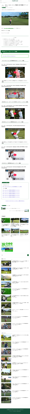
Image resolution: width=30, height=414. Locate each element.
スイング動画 (8, 205)
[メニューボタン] (1, 1)
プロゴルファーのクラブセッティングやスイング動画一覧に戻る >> (15, 200)
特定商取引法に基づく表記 (10, 409)
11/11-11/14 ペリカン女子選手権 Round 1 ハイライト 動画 (12, 40)
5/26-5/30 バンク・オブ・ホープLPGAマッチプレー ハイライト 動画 (13, 42)
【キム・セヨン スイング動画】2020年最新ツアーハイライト (11, 195)
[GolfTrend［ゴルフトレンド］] (15, 1)
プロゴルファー (3, 7)
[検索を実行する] (28, 255)
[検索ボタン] (29, 1)
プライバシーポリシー (16, 409)
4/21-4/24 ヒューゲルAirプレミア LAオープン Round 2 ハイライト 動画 (13, 44)
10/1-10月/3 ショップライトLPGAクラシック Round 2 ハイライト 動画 (13, 41)
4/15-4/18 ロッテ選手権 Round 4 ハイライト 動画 (11, 45)
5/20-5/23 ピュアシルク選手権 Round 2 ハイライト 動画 (12, 43)
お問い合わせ (21, 409)
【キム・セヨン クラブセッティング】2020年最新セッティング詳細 (12, 186)
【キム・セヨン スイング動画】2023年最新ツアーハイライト (11, 190)
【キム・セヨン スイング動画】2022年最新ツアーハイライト (11, 191)
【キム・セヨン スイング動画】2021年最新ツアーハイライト (11, 193)
